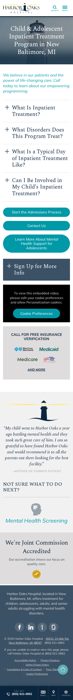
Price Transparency (56, 669)
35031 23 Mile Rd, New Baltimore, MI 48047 (39, 641)
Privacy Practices (50, 660)
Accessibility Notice (25, 660)
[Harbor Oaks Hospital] (21, 8)
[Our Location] (53, 693)
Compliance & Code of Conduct (24, 669)
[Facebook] (19, 627)
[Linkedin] (31, 627)
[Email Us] (43, 693)
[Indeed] (42, 627)
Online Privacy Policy (37, 664)
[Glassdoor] (53, 627)
